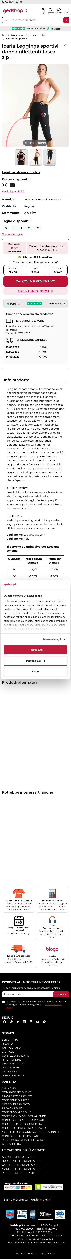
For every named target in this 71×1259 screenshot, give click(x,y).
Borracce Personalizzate (21, 1160)
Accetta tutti (36, 649)
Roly (26, 538)
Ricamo (7, 1043)
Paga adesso (11, 1067)
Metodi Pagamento (16, 1104)
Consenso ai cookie (16, 1112)
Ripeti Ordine (11, 1059)
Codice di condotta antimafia (24, 1128)
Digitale (8, 1051)
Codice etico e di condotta (22, 1124)
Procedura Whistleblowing (23, 1140)
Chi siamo (9, 1088)
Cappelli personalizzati (20, 1164)
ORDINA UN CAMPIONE (34, 291)
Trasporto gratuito (17, 1096)
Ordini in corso (13, 1063)
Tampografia (11, 1047)
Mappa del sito (13, 1075)
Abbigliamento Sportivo (22, 35)
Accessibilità (11, 1144)
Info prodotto (17, 380)
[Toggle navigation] (66, 9)
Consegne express (15, 1100)
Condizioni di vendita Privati (23, 1120)
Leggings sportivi (16, 38)
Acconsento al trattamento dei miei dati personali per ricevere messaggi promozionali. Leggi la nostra (36, 1004)
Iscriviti (61, 994)
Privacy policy (13, 1108)
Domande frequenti (17, 1092)
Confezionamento (15, 1055)
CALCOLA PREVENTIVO (35, 281)
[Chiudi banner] (66, 584)
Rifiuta (35, 671)
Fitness (44, 35)
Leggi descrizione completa (21, 172)
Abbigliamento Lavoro (19, 1156)
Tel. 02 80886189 (16, 1242)
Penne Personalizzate (18, 1172)
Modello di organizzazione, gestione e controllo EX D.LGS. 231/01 (31, 1134)
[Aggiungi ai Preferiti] (66, 46)
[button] (13, 191)
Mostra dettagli (52, 639)
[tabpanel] (35, 510)
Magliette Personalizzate (21, 1168)
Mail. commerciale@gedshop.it (46, 1242)
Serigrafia (10, 1039)
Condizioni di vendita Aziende (24, 1116)
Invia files (9, 1071)
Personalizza (33, 660)
